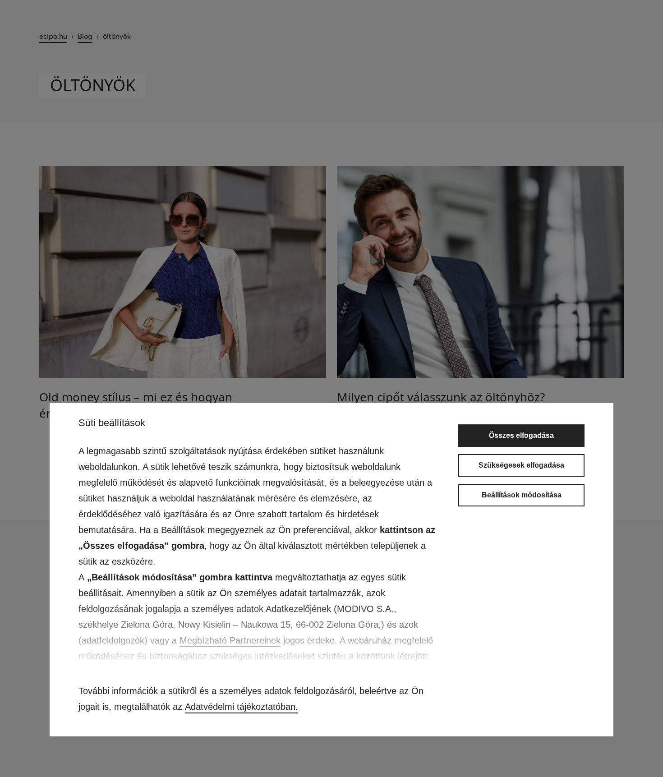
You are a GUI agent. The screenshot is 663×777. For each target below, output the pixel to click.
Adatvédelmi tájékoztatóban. (241, 707)
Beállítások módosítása (522, 495)
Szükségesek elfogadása (521, 465)
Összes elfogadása (521, 435)
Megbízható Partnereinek (230, 640)
